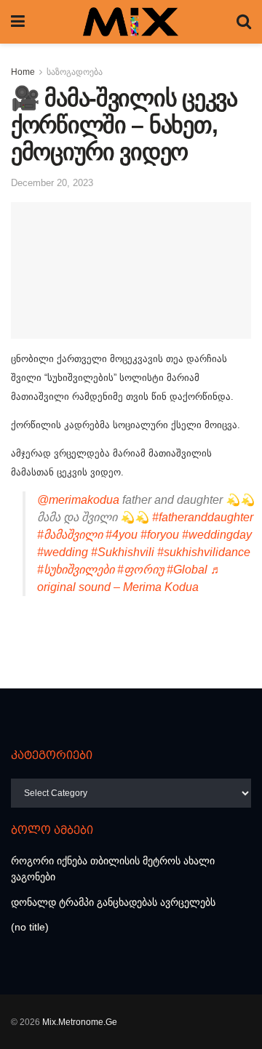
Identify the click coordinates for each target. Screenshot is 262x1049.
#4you (122, 534)
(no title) (30, 927)
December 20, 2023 (52, 182)
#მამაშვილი (70, 534)
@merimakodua (78, 500)
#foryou (159, 534)
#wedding (62, 552)
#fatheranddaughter (202, 517)
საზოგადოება (75, 72)
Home (23, 72)
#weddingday (217, 534)
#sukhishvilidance (203, 552)
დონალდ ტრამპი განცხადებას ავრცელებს (113, 902)
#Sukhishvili (122, 552)
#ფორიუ (140, 569)
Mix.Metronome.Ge (79, 1022)
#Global (187, 569)
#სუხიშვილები (75, 569)
